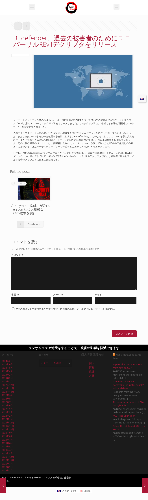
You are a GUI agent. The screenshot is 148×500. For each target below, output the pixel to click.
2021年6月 (7, 443)
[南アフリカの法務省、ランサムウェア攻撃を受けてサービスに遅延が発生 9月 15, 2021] (3, 485)
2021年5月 (7, 446)
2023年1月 (7, 381)
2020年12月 (8, 456)
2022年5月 (7, 408)
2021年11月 (8, 426)
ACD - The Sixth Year (124, 415)
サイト (98, 294)
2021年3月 (7, 453)
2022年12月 (8, 385)
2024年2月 (7, 361)
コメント (17, 255)
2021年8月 (7, 436)
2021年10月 (8, 429)
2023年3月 (7, 374)
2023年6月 (7, 364)
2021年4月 (7, 450)
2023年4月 (7, 371)
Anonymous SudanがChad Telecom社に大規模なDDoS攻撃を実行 (30, 209)
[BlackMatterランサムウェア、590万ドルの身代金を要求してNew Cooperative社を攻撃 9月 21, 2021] (145, 485)
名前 (15, 294)
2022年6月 (7, 405)
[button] (32, 7)
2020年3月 (7, 467)
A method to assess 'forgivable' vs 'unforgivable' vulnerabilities (128, 385)
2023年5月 (7, 367)
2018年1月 (7, 470)
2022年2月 (7, 415)
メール (58, 294)
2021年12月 (8, 422)
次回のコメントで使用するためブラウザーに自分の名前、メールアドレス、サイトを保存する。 (66, 309)
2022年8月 (7, 398)
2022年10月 (8, 391)
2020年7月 (7, 463)
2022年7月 (7, 402)
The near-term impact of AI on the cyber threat (129, 403)
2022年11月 (8, 388)
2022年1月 (7, 419)
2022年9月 (7, 395)
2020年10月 (8, 460)
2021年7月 (7, 439)
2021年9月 (7, 432)
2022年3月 (7, 412)
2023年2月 (7, 378)
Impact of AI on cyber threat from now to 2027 (128, 366)
